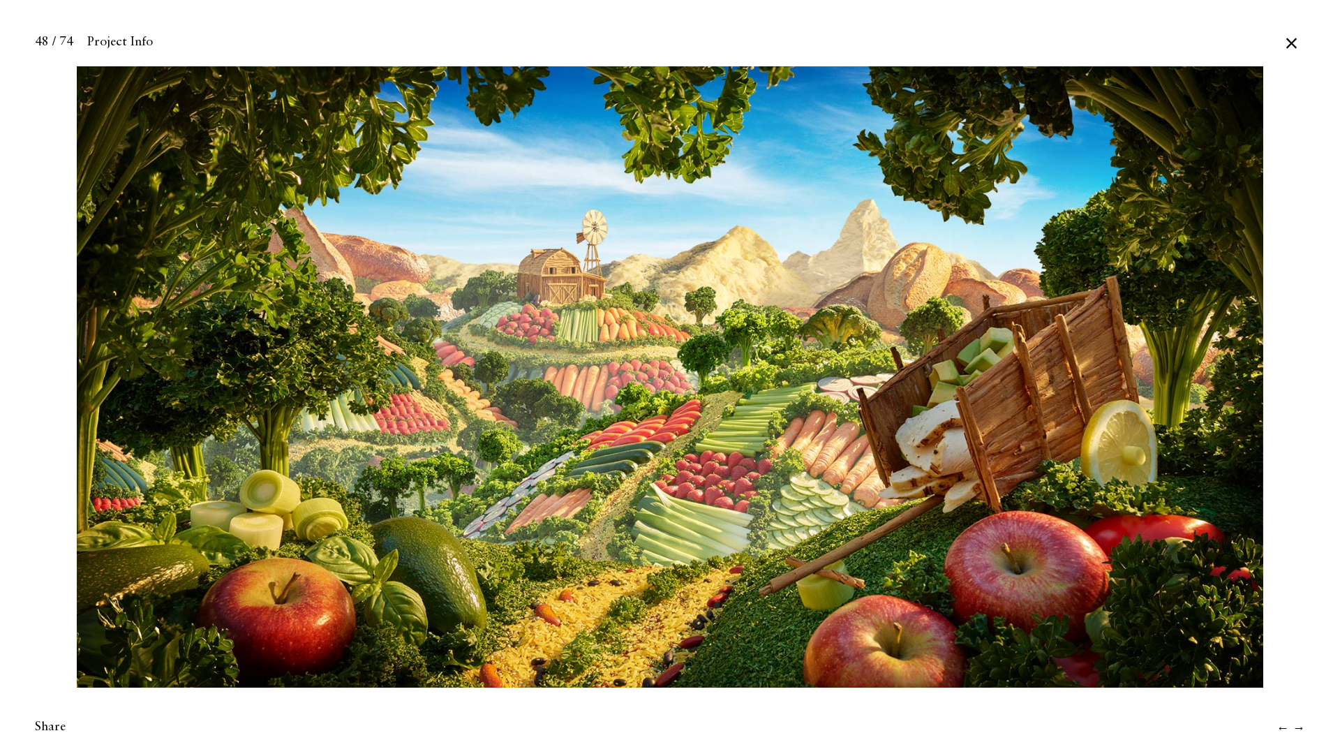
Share (50, 726)
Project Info (120, 42)
